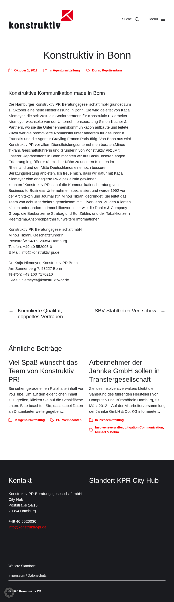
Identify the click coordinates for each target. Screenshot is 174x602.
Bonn (96, 70)
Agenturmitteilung (66, 70)
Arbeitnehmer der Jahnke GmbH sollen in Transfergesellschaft (124, 371)
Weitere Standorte (22, 566)
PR (58, 420)
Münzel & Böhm (107, 432)
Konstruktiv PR (30, 591)
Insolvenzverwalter (109, 427)
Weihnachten (71, 420)
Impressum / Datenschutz (27, 575)
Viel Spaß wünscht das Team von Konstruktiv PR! (43, 371)
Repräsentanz (112, 70)
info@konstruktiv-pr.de (27, 527)
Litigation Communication (144, 427)
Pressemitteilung (111, 420)
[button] (130, 19)
